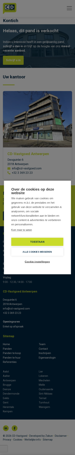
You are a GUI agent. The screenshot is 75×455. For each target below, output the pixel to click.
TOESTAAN (37, 242)
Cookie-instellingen (37, 261)
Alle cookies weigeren (37, 251)
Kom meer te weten (21, 230)
